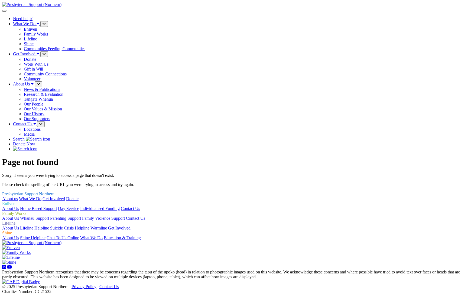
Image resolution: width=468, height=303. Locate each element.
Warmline (98, 228)
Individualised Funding (100, 208)
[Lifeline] (11, 257)
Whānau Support (34, 218)
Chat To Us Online (63, 237)
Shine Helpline (33, 237)
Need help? (22, 18)
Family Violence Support (103, 218)
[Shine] (9, 262)
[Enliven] (11, 247)
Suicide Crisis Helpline (69, 228)
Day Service (68, 208)
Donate (72, 198)
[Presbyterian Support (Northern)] (31, 242)
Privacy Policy (84, 286)
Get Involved (54, 198)
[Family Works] (16, 252)
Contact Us (130, 208)
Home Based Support (38, 208)
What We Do (30, 198)
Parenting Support (65, 218)
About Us (10, 208)
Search (19, 139)
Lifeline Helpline (34, 228)
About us (10, 198)
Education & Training (122, 237)
